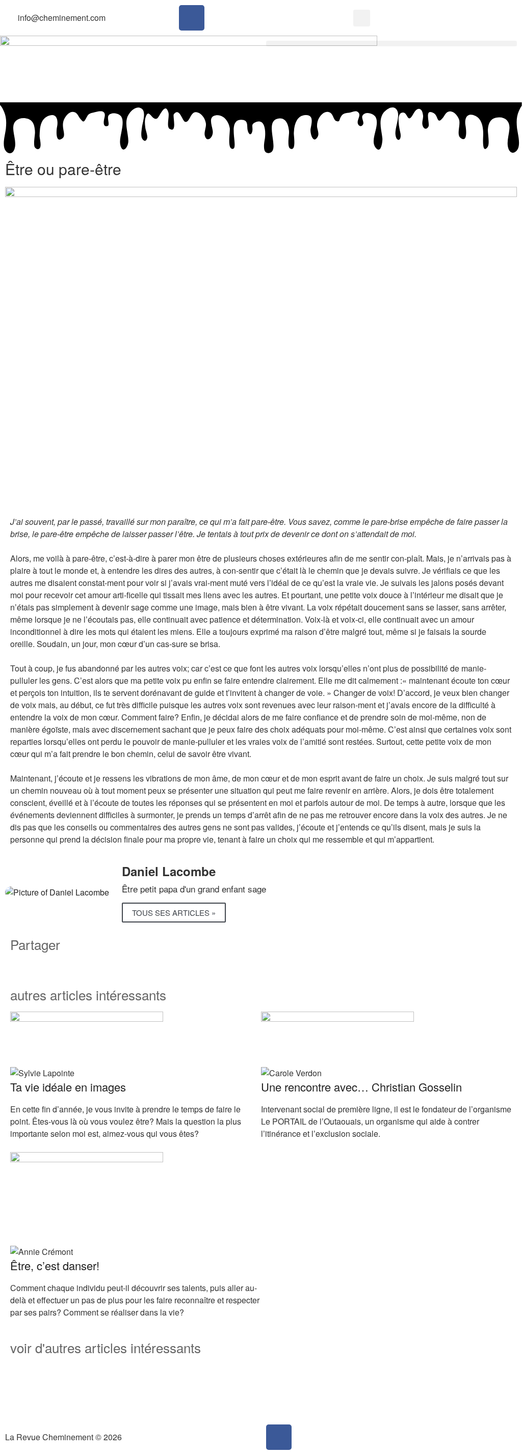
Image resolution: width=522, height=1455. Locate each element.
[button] (361, 18)
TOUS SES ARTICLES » (174, 912)
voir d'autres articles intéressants (105, 1347)
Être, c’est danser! (54, 1265)
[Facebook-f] (191, 18)
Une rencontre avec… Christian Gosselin (361, 1087)
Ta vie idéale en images (68, 1087)
